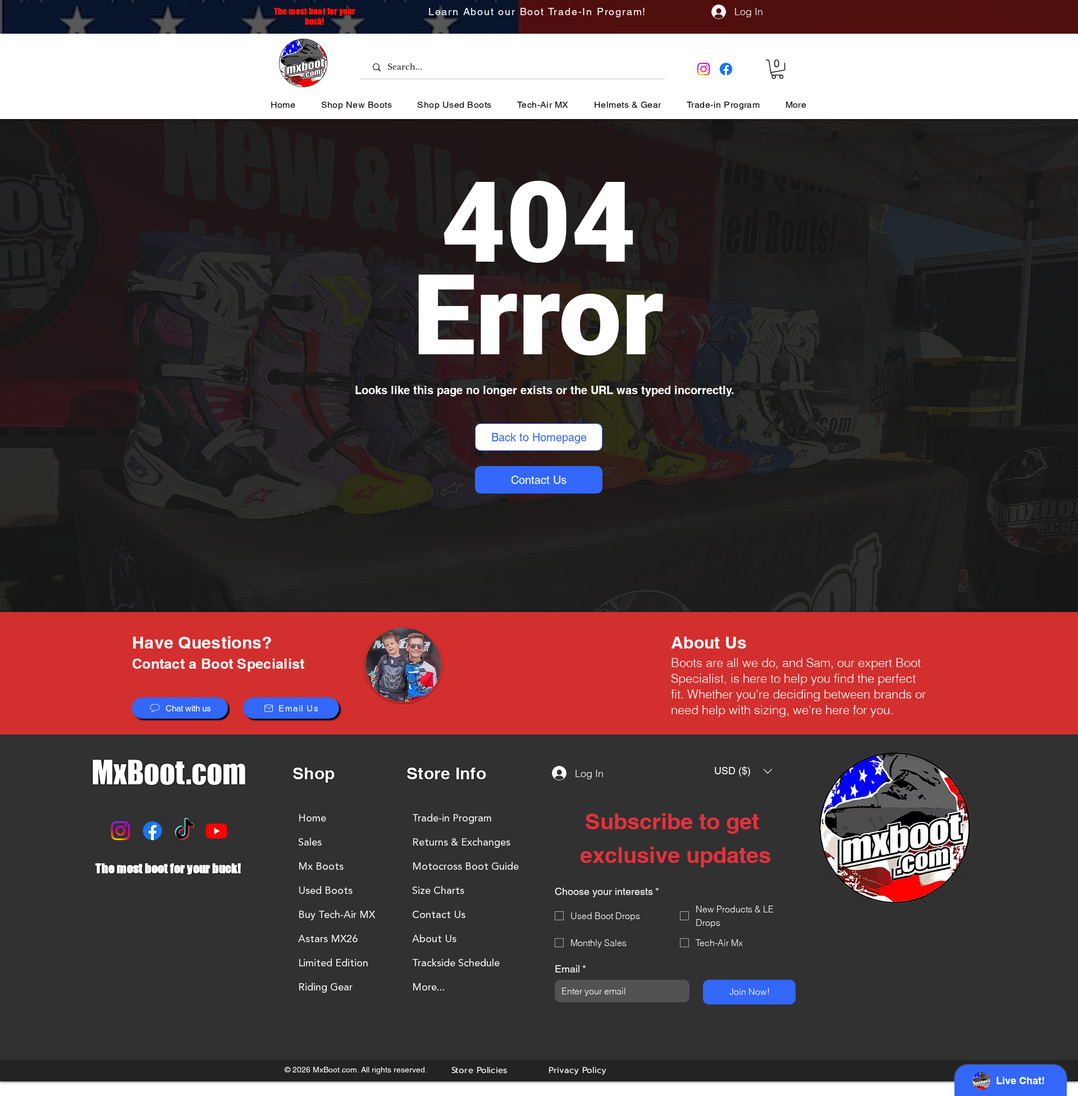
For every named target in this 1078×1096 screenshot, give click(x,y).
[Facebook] (726, 69)
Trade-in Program (452, 818)
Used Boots (325, 890)
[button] (777, 69)
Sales (310, 842)
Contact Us (438, 915)
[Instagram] (703, 69)
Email (570, 969)
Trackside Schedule (456, 963)
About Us (434, 939)
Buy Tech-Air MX (336, 915)
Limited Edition (333, 963)
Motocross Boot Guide (465, 866)
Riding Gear (325, 987)
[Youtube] (216, 830)
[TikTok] (184, 830)
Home (312, 818)
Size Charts (438, 890)
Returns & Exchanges (461, 842)
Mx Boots (321, 866)
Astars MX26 (328, 939)
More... (428, 987)
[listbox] (743, 770)
